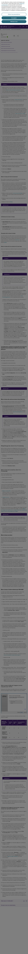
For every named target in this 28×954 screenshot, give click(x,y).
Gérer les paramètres (14, 14)
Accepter (14, 18)
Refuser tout (13, 21)
